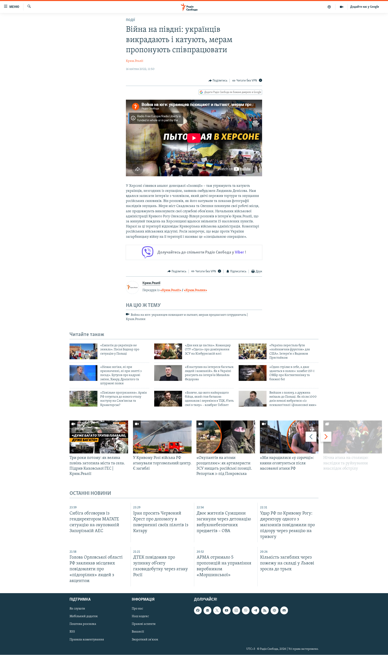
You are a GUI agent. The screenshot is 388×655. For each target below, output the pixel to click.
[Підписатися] (284, 610)
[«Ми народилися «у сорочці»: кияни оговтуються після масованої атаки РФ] (289, 436)
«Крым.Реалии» (195, 290)
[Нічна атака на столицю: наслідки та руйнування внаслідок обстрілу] (352, 436)
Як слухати (77, 609)
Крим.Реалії (134, 61)
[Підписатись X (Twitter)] (217, 610)
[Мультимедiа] (341, 7)
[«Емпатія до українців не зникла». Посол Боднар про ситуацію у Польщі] (83, 351)
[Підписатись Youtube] (226, 610)
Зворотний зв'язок (145, 639)
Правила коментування (87, 639)
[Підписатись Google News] (207, 610)
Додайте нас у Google (364, 6)
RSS (72, 632)
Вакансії (138, 632)
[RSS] (265, 610)
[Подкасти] (329, 7)
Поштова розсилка (83, 624)
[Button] (218, 80)
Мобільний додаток (84, 616)
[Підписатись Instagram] (236, 610)
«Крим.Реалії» (170, 290)
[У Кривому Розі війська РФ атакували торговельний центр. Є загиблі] (162, 436)
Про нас (137, 609)
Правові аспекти (144, 624)
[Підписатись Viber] (246, 610)
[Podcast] (274, 610)
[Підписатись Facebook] (198, 610)
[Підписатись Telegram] (255, 610)
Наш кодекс (140, 616)
